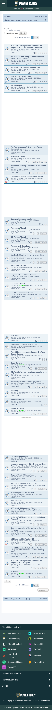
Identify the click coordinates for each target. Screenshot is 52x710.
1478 (45, 64)
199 (36, 289)
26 (46, 568)
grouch (21, 158)
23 (38, 568)
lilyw (20, 375)
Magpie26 (22, 510)
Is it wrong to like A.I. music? (22, 493)
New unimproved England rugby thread (26, 382)
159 (46, 173)
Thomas (21, 230)
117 (36, 544)
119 (43, 544)
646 (36, 242)
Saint (20, 276)
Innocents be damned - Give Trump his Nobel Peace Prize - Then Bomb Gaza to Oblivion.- (28, 465)
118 (39, 544)
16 (46, 233)
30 (41, 524)
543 (36, 251)
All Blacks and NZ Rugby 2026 (22, 539)
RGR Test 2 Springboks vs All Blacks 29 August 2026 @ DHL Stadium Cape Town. (27, 47)
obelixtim (21, 78)
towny (21, 69)
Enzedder (22, 285)
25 (43, 568)
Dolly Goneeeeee (17, 399)
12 (43, 280)
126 (43, 387)
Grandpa (22, 410)
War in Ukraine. (17, 85)
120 (46, 544)
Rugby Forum (21, 51)
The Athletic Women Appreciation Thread (27, 177)
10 (38, 280)
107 (46, 271)
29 (38, 524)
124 (36, 387)
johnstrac (22, 494)
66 (46, 298)
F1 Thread (14, 572)
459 (36, 73)
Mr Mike (21, 458)
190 (46, 535)
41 (46, 396)
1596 (45, 162)
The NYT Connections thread (22, 293)
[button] (37, 37)
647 (39, 242)
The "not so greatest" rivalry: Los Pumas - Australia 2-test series (27, 148)
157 (39, 173)
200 (39, 289)
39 (41, 396)
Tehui (20, 49)
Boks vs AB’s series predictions (23, 219)
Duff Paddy (22, 521)
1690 (37, 91)
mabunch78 (22, 356)
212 (46, 368)
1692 (45, 91)
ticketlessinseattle (24, 467)
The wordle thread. (18, 284)
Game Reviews (16, 363)
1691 (41, 91)
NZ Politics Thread (18, 157)
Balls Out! (22, 337)
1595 (41, 162)
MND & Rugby (16, 500)
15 (43, 233)
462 (46, 73)
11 (41, 280)
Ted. (20, 564)
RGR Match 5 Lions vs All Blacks (23, 508)
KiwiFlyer (21, 476)
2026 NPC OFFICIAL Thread (21, 76)
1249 (37, 557)
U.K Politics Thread (18, 237)
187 (36, 535)
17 (46, 262)
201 (43, 289)
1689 (34, 91)
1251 (45, 557)
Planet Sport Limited (42, 701)
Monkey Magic (23, 485)
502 (39, 577)
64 (41, 298)
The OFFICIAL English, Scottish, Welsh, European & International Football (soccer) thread (27, 550)
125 (39, 387)
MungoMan (22, 87)
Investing (14, 390)
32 (46, 524)
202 (46, 289)
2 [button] (34, 37)
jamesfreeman (23, 553)
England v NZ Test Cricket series (23, 275)
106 (43, 271)
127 (46, 387)
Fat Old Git (22, 60)
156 (36, 173)
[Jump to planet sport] (27, 9)
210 (39, 368)
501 (36, 577)
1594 (37, 162)
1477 (41, 64)
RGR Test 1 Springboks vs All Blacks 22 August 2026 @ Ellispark (26, 562)
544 (39, 251)
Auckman (22, 258)
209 (36, 368)
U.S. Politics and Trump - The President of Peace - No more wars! (27, 57)
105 (39, 271)
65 (43, 298)
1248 (34, 557)
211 (43, 368)
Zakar (21, 150)
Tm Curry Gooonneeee (19, 456)
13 (38, 233)
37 (38, 471)
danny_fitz (22, 346)
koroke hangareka (24, 294)
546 (46, 251)
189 (43, 535)
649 (46, 242)
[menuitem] (9, 16)
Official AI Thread (17, 408)
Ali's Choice (22, 178)
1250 (41, 557)
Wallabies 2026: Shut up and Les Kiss (25, 67)
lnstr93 (21, 248)
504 (46, 577)
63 (38, 298)
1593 (34, 162)
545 (43, 251)
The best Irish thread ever (21, 246)
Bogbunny (22, 267)
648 (43, 242)
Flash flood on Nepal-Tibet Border (24, 344)
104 (36, 271)
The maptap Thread (18, 228)
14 (41, 233)
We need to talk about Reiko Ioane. (24, 484)
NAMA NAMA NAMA (18, 266)
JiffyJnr (21, 239)
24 (41, 568)
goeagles (21, 502)
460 (39, 73)
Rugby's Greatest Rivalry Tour (22, 475)
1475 (34, 64)
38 (38, 396)
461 (43, 73)
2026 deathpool (16, 335)
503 (43, 577)
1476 (37, 64)
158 (43, 173)
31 (43, 524)
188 (39, 535)
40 (43, 396)
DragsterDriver (23, 383)
